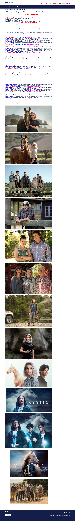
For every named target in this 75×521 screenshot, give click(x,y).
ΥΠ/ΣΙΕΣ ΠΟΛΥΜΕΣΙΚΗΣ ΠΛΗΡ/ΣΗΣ (44, 519)
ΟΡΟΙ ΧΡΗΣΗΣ (63, 519)
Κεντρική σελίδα (12, 9)
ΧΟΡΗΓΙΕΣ (51, 519)
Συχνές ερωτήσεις (65, 515)
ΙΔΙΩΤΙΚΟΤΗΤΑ (59, 519)
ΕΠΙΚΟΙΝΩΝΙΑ (68, 519)
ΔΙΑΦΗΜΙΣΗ (54, 519)
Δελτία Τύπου (21, 9)
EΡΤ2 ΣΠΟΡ (25, 9)
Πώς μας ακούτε (51, 515)
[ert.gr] (9, 3)
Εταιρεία (17, 9)
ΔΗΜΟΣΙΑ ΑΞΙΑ (37, 519)
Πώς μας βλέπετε (58, 515)
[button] (6, 6)
